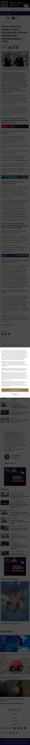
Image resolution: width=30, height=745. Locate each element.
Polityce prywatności (20, 359)
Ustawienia (15, 394)
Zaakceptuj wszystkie (15, 390)
